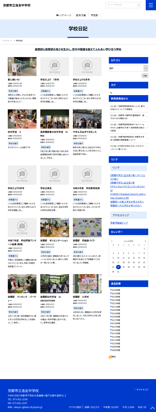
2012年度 (116, 336)
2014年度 (116, 330)
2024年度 (116, 296)
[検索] (137, 5)
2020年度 (116, 310)
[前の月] (111, 241)
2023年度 (116, 300)
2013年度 (116, 333)
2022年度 (116, 303)
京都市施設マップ (119, 222)
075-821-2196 (20, 399)
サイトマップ (142, 389)
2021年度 (116, 306)
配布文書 (81, 15)
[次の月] (145, 241)
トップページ (64, 15)
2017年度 (116, 320)
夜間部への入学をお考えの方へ (126, 205)
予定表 (94, 15)
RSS (114, 356)
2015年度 (116, 326)
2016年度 (116, 323)
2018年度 (116, 316)
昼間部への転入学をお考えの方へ (127, 201)
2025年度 (116, 293)
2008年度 (116, 350)
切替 (145, 75)
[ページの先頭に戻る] (152, 408)
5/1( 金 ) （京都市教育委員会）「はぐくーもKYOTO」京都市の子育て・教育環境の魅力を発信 (127, 127)
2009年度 (116, 346)
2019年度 (116, 313)
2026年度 (116, 290)
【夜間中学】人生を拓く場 (122, 182)
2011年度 (116, 340)
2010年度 (116, 343)
